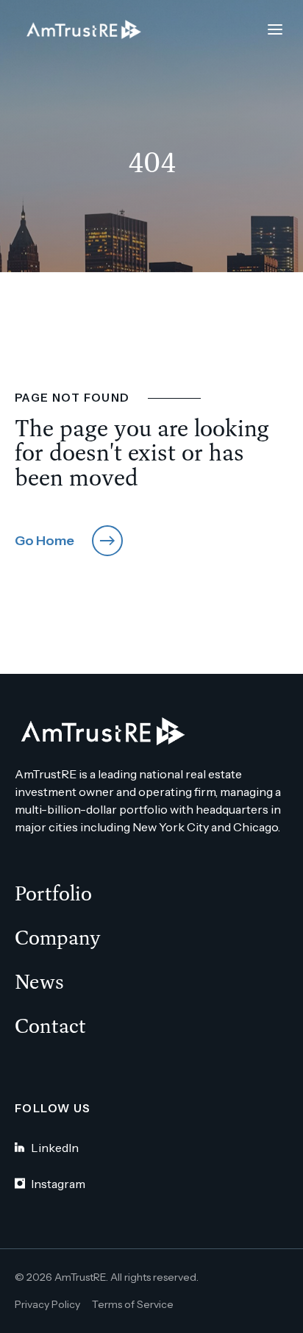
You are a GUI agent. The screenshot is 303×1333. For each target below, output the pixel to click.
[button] (275, 29)
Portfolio (53, 893)
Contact (50, 1025)
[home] (80, 29)
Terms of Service (133, 1304)
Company (58, 937)
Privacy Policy (47, 1304)
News (39, 981)
